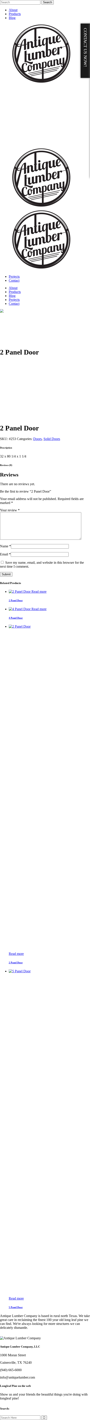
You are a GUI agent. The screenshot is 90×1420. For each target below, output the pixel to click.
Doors (37, 439)
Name (5, 546)
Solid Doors (51, 439)
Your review (10, 510)
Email (5, 554)
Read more (39, 591)
